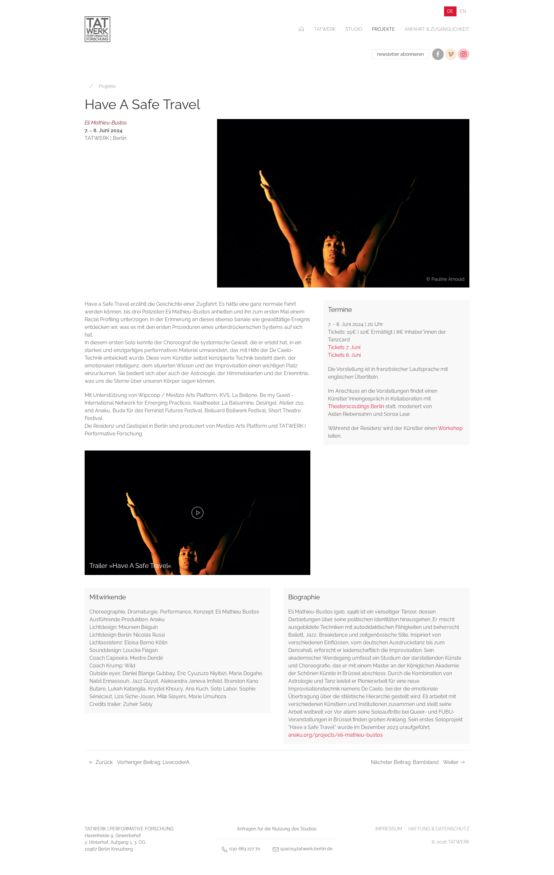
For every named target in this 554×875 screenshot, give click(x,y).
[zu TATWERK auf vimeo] (451, 54)
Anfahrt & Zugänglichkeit (437, 29)
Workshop (450, 428)
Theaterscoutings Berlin (356, 406)
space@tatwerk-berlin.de (305, 848)
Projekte (383, 29)
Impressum (388, 828)
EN (463, 11)
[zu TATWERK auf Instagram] (463, 54)
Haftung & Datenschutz (438, 828)
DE (450, 11)
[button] (343, 203)
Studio (353, 29)
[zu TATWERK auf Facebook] (438, 54)
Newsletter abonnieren (400, 54)
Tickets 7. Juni (344, 347)
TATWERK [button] (325, 29)
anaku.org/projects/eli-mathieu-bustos (335, 735)
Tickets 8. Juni (344, 355)
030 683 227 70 (244, 848)
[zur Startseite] (97, 29)
